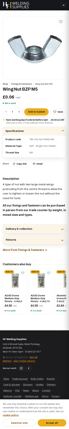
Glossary (28, 384)
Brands (51, 378)
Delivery (51, 384)
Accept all (52, 422)
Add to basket (36, 111)
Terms (45, 396)
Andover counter (12, 396)
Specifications (14, 131)
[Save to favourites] (60, 21)
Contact (46, 390)
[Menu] (63, 5)
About (35, 390)
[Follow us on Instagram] (21, 368)
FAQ (17, 390)
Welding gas (32, 396)
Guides (39, 384)
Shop (5, 83)
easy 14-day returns (24, 360)
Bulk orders (37, 378)
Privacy (56, 396)
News (26, 390)
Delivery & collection (19, 228)
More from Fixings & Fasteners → (25, 250)
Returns (11, 239)
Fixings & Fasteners (21, 83)
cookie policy (11, 415)
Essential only (19, 422)
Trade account (20, 378)
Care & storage (11, 384)
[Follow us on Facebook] (28, 368)
